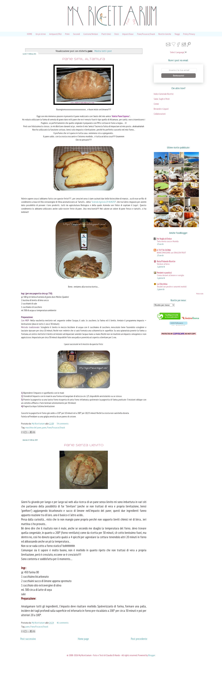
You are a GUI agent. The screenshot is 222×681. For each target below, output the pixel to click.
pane (44, 427)
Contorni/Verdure (90, 33)
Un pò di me (41, 33)
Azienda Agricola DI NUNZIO (103, 201)
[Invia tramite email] (22, 432)
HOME (29, 33)
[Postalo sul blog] (25, 432)
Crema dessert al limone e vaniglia (170, 275)
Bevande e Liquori (161, 108)
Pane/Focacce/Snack (146, 33)
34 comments (63, 423)
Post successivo (28, 639)
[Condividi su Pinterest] (33, 432)
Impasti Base (128, 33)
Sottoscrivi (178, 75)
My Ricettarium (38, 423)
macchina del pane (33, 427)
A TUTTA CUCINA (164, 250)
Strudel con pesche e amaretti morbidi (172, 286)
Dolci (116, 33)
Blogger (151, 655)
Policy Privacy (189, 33)
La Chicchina (162, 284)
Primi (67, 33)
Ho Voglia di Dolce (164, 238)
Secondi (76, 33)
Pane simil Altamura (83, 59)
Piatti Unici (106, 33)
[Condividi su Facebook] (31, 432)
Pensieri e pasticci (164, 272)
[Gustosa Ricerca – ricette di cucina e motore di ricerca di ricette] (190, 320)
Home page (83, 639)
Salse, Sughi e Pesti (162, 98)
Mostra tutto (199, 294)
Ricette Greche (164, 33)
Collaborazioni (160, 113)
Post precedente (139, 639)
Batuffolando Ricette (166, 261)
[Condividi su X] (28, 432)
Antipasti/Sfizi (55, 33)
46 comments (63, 622)
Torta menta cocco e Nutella (168, 241)
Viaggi (177, 33)
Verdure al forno (163, 263)
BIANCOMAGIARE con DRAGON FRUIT (171, 252)
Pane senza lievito (83, 445)
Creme (156, 103)
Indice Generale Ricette (164, 93)
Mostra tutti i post (103, 51)
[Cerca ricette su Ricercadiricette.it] (168, 320)
